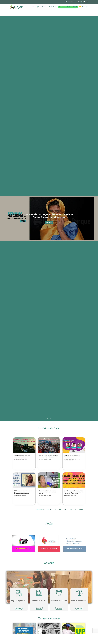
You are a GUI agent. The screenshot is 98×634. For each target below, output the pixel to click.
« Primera (49, 509)
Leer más (49, 222)
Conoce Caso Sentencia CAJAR (68, 7)
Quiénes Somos (41, 7)
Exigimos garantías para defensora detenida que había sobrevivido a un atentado (47, 492)
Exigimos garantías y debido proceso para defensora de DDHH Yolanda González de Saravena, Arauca (23, 492)
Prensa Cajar (18, 459)
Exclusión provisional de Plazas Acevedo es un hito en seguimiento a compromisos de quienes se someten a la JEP (74, 492)
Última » (81, 509)
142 (71, 509)
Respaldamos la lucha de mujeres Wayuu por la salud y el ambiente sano (48, 456)
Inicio (33, 7)
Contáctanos (53, 7)
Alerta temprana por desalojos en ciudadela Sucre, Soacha (22, 456)
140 (60, 509)
